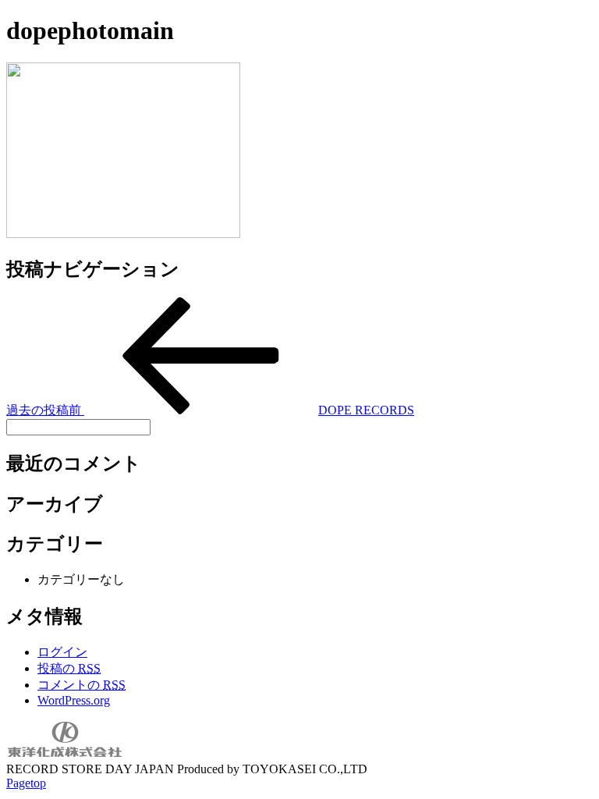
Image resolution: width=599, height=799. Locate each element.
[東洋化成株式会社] (64, 755)
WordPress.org (73, 700)
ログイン (62, 652)
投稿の (69, 668)
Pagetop (26, 783)
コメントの (81, 684)
